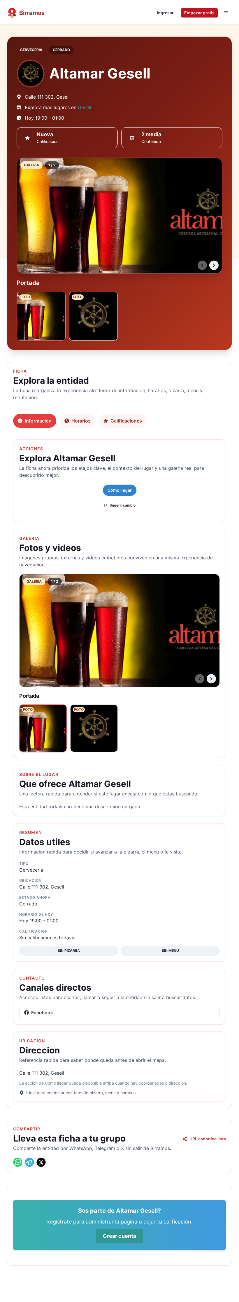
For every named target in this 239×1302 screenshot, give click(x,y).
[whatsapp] (17, 1162)
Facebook (42, 1012)
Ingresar (165, 12)
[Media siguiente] (214, 265)
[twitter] (41, 1162)
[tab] (34, 421)
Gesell (84, 107)
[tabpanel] (119, 768)
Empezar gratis (199, 12)
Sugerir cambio (123, 505)
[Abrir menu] (226, 13)
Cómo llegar (120, 490)
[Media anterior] (202, 265)
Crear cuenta (119, 1236)
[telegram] (29, 1162)
